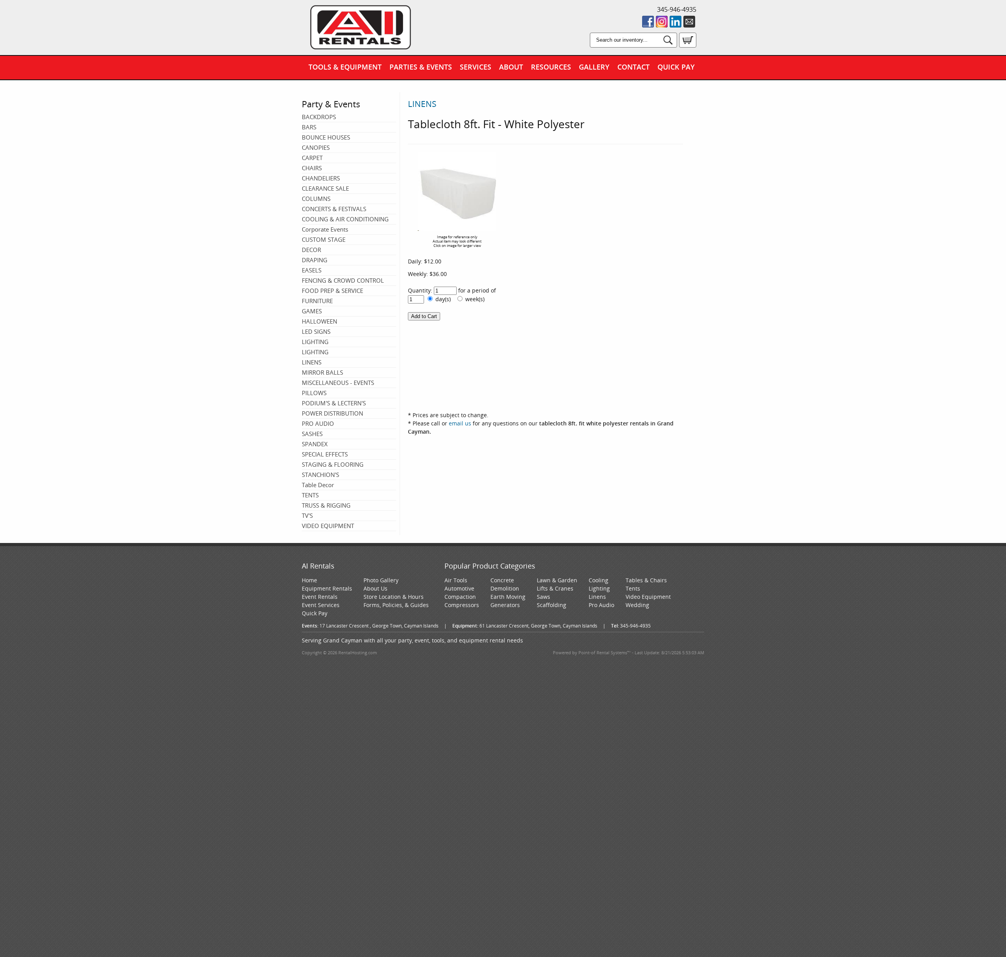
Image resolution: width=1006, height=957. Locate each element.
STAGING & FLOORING (332, 464)
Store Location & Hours (393, 596)
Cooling (598, 580)
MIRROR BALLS (322, 372)
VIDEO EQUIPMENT (328, 526)
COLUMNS (316, 198)
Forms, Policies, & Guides (396, 605)
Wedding (637, 605)
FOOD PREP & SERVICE (332, 290)
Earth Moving (507, 596)
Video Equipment (648, 596)
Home (309, 580)
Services (475, 67)
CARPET (312, 158)
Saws (543, 596)
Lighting (599, 588)
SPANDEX (315, 444)
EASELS (311, 270)
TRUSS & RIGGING (326, 505)
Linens (597, 596)
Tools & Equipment (345, 67)
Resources (551, 67)
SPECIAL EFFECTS (325, 454)
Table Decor (318, 485)
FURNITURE (317, 301)
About (511, 67)
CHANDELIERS (321, 178)
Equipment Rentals (327, 588)
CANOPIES (316, 147)
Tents (633, 588)
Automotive (459, 588)
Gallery (594, 67)
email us (460, 423)
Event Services (321, 605)
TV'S (307, 515)
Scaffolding (551, 605)
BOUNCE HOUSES (326, 137)
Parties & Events (420, 67)
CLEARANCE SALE (325, 188)
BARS (309, 127)
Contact (633, 67)
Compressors (461, 605)
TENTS (310, 495)
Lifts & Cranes (555, 588)
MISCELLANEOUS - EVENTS (338, 382)
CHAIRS (312, 168)
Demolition (504, 588)
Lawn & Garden (557, 580)
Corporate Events (325, 229)
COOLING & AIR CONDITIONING (345, 219)
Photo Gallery (380, 580)
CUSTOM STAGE (323, 239)
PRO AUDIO (318, 423)
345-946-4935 (676, 9)
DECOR (311, 250)
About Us (375, 588)
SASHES (312, 434)
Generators (505, 605)
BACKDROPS (319, 117)
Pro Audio (601, 605)
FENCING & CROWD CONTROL (343, 280)
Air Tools (455, 580)
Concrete (502, 580)
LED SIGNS (316, 331)
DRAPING (314, 260)
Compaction (460, 596)
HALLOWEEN (319, 321)
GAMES (312, 311)
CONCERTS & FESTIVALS (334, 209)
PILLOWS (314, 393)
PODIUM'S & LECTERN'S (334, 403)
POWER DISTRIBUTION (332, 413)
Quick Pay (676, 67)
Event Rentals (320, 596)
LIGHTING (315, 342)
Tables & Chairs (646, 580)
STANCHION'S (320, 474)
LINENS (311, 362)
